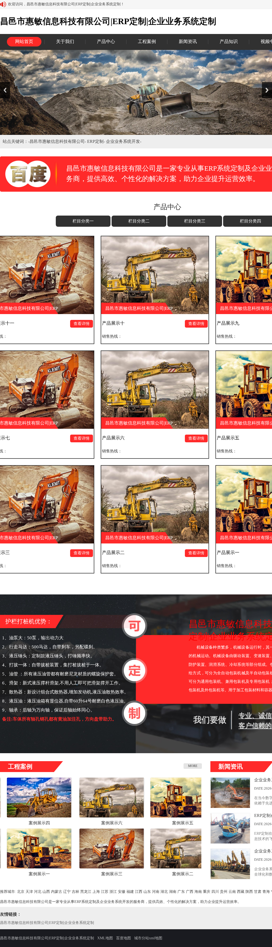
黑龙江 (85, 892)
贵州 (223, 892)
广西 (189, 892)
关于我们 (65, 41)
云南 (232, 892)
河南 (155, 892)
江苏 (104, 892)
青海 (266, 892)
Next (267, 90)
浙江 (113, 892)
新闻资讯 (188, 41)
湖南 (172, 892)
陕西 (249, 892)
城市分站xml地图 (148, 938)
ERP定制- (96, 141)
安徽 (121, 892)
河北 (37, 892)
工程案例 (147, 41)
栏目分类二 (139, 221)
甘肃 (257, 892)
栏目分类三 (194, 221)
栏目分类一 (83, 221)
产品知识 (229, 41)
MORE (192, 766)
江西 (138, 892)
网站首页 (24, 41)
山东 (147, 892)
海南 (198, 892)
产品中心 (106, 41)
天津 (29, 892)
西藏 (240, 892)
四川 (215, 892)
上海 (96, 892)
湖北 (164, 892)
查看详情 (38, 324)
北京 (20, 892)
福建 (130, 892)
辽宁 (67, 892)
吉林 (75, 892)
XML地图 (105, 938)
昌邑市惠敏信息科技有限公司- (58, 141)
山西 (46, 892)
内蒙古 (56, 892)
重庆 (206, 892)
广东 (181, 892)
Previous (5, 90)
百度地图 (123, 938)
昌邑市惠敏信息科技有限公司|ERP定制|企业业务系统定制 (47, 923)
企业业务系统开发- (123, 141)
